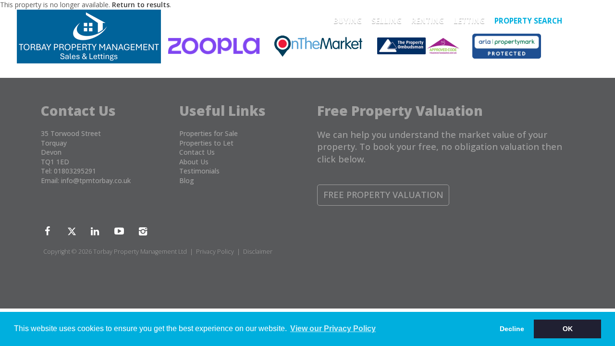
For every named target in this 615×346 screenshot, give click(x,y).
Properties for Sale (208, 133)
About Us (194, 161)
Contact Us (197, 152)
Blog (186, 180)
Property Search (528, 21)
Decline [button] (512, 329)
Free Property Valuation (383, 194)
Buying (347, 21)
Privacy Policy (215, 251)
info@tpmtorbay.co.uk (96, 180)
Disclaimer (257, 251)
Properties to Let (206, 143)
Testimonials (199, 170)
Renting (427, 21)
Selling (386, 21)
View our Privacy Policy (333, 328)
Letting (469, 21)
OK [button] (568, 329)
